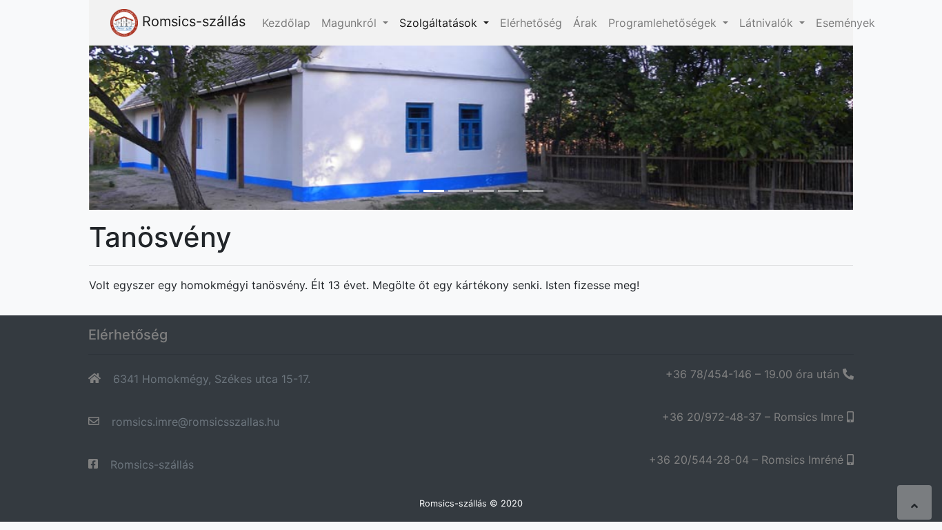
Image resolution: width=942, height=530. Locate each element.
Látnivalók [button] (767, 23)
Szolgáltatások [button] (440, 23)
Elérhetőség (531, 23)
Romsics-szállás (191, 21)
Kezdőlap (286, 23)
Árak (585, 23)
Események (845, 23)
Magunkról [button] (350, 23)
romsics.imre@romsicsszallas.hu (195, 422)
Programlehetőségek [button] (664, 23)
